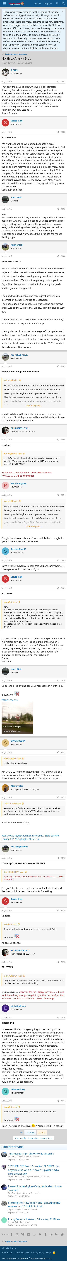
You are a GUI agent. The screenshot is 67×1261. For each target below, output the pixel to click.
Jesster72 (12, 1156)
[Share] (58, 81)
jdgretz (11, 1209)
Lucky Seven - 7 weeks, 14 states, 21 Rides (34, 1219)
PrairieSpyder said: (12, 758)
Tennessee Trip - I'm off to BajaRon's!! (31, 1153)
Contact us (7, 1252)
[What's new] (57, 3)
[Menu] (4, 3)
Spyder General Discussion (29, 1156)
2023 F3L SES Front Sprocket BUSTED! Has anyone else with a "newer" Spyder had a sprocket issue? (33, 1169)
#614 (63, 910)
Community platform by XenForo (27, 1258)
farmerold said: (10, 380)
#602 (63, 132)
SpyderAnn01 (10, 62)
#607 (63, 495)
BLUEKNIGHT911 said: (14, 872)
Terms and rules (21, 1252)
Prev (31, 1132)
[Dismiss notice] (62, 12)
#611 (63, 752)
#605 (63, 366)
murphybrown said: (13, 453)
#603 (63, 209)
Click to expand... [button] (33, 405)
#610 (63, 680)
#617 (63, 1100)
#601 (63, 81)
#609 (63, 588)
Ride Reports (25, 1222)
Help (48, 1252)
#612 (63, 797)
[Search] (63, 3)
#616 (63, 1017)
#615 (63, 961)
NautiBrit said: (10, 602)
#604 (63, 256)
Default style (10, 1248)
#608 (63, 560)
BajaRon (11, 1193)
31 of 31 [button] (41, 1132)
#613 (63, 858)
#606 (63, 439)
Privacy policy (37, 1252)
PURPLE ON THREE (16, 1176)
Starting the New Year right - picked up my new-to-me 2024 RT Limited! (34, 1204)
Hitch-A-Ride (13, 1222)
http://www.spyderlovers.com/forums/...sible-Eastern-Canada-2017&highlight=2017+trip (31, 837)
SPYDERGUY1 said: (12, 803)
